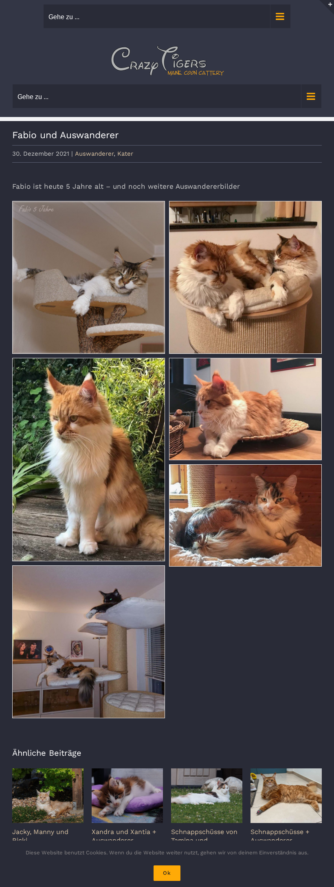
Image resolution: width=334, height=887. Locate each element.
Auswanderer (94, 153)
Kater (125, 153)
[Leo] (89, 459)
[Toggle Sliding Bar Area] (326, 7)
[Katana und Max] (89, 642)
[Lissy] (245, 515)
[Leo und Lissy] (245, 277)
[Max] (245, 409)
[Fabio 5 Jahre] (89, 277)
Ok (167, 873)
